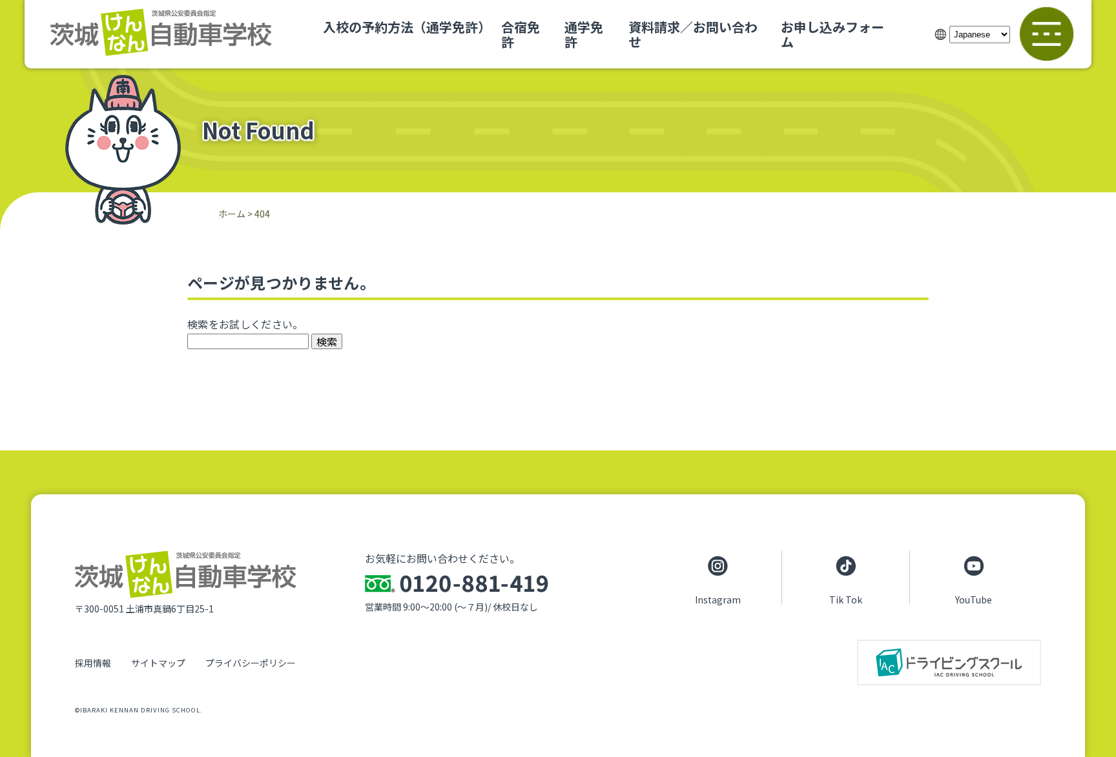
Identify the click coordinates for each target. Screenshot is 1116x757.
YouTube (973, 599)
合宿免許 (520, 34)
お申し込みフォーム (832, 34)
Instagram (718, 599)
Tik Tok (845, 599)
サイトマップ (158, 662)
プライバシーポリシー (250, 662)
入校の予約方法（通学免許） (407, 26)
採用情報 (93, 662)
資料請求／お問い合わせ (693, 34)
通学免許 (583, 34)
